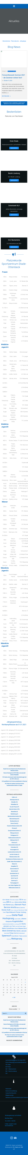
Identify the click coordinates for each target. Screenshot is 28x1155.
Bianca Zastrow (20, 907)
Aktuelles (13, 802)
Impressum (8, 1088)
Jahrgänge (23, 41)
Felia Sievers (21, 910)
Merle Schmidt (7, 931)
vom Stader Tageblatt (13, 885)
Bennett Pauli (20, 905)
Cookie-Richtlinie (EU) (11, 1093)
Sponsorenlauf (13, 868)
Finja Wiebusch (11, 912)
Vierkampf (9, 939)
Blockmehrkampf (14, 818)
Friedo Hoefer (8, 915)
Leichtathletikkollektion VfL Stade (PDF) (14, 951)
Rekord (13, 864)
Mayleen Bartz (22, 928)
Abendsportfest (13, 799)
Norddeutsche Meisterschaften (13, 859)
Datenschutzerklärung (11, 1091)
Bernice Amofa (10, 907)
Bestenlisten (6, 41)
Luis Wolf (17, 926)
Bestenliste (13, 811)
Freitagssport (14, 835)
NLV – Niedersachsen (14, 960)
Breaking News (13, 821)
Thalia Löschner (23, 936)
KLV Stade (14, 958)
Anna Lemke (18, 902)
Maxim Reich (14, 928)
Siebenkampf (22, 933)
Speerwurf (6, 935)
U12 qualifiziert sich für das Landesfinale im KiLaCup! (14, 781)
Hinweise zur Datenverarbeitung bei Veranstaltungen (16, 1097)
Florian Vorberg (21, 912)
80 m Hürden (16, 899)
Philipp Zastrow (14, 933)
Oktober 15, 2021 (8, 80)
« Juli (13, 997)
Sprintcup (13, 880)
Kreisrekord (13, 847)
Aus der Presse (13, 806)
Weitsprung (16, 938)
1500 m (13, 797)
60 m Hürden (6, 899)
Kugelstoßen (17, 921)
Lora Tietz (12, 926)
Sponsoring (13, 871)
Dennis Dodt (14, 823)
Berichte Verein (12, 71)
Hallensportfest (13, 840)
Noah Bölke (6, 933)
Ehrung (13, 828)
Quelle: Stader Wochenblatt (13, 861)
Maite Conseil (6, 928)
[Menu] (14, 6)
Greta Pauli (17, 915)
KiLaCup (14, 842)
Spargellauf (13, 866)
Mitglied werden (10, 1095)
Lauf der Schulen (14, 854)
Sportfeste (13, 875)
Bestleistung (14, 814)
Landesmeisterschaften (13, 852)
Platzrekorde (15, 41)
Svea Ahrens (15, 936)
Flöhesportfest (13, 833)
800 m (8, 902)
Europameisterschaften (13, 830)
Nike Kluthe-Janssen (20, 931)
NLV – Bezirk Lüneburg (14, 963)
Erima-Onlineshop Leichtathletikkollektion (14, 953)
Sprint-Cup (13, 878)
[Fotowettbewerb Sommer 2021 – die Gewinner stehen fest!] (14, 59)
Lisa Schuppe (16, 924)
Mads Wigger (23, 926)
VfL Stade (14, 955)
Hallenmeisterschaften (13, 837)
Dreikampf (16, 910)
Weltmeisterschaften (14, 887)
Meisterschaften (13, 856)
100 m (21, 900)
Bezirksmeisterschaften (13, 816)
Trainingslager (13, 883)
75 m (11, 899)
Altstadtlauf (13, 804)
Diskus (12, 910)
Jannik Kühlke (17, 918)
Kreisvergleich (13, 849)
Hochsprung (8, 918)
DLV (14, 965)
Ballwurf (13, 904)
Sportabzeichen (13, 873)
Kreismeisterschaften (14, 844)
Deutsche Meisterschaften (13, 825)
